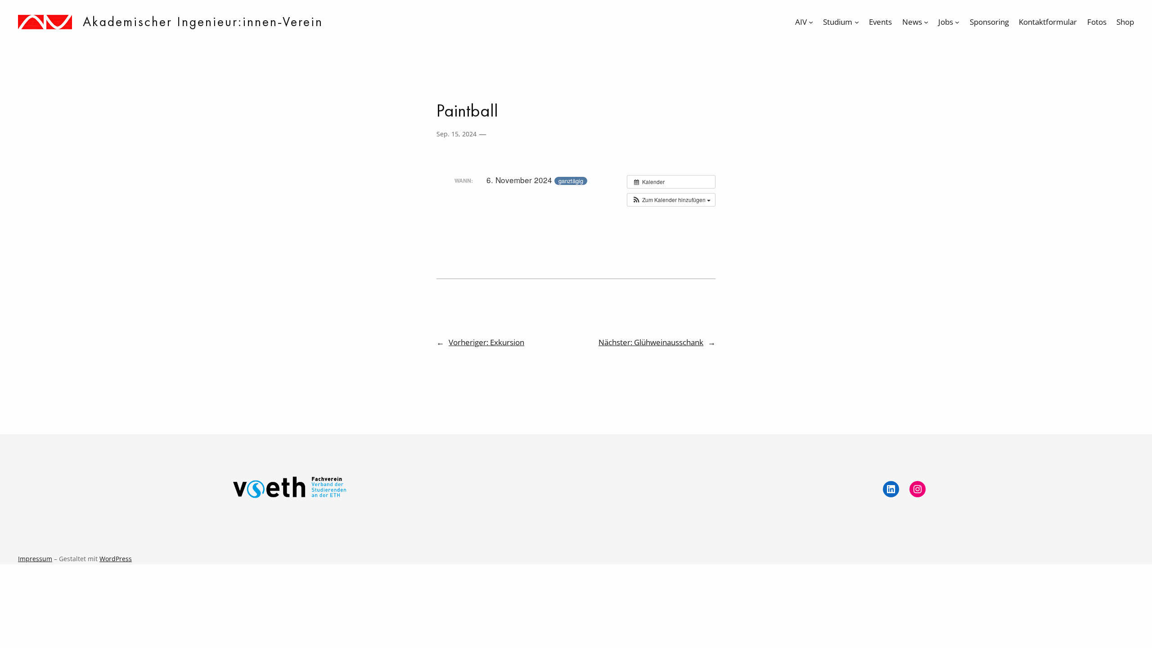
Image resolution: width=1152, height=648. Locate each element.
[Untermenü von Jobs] (957, 22)
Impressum (35, 558)
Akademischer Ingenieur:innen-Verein (203, 21)
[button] (671, 200)
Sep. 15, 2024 (456, 134)
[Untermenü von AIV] (811, 22)
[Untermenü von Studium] (857, 22)
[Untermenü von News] (926, 22)
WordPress (115, 558)
